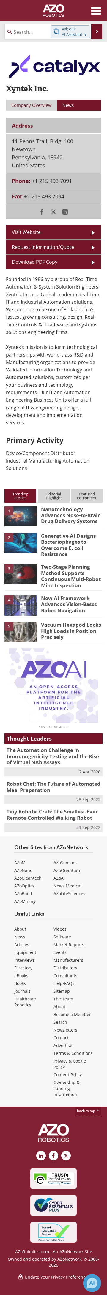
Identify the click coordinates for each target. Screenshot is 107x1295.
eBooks (21, 975)
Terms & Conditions (73, 1053)
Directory (23, 968)
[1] (20, 516)
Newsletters (65, 1030)
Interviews (24, 960)
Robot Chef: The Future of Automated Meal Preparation (53, 786)
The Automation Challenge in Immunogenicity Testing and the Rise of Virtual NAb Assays (53, 756)
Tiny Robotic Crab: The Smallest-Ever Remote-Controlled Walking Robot (52, 814)
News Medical (67, 886)
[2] (20, 542)
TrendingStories (20, 495)
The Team (63, 999)
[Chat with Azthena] (92, 1283)
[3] (20, 573)
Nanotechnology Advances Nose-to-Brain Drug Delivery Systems (71, 515)
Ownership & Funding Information (67, 1088)
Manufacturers (68, 960)
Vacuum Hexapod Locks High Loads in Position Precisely (71, 630)
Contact (61, 1037)
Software (62, 937)
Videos (60, 929)
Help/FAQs (64, 983)
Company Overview (31, 105)
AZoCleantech (28, 878)
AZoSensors (65, 862)
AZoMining (25, 901)
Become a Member (72, 1014)
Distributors (65, 968)
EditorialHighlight (54, 495)
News (19, 937)
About (20, 929)
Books (20, 983)
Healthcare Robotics (25, 1002)
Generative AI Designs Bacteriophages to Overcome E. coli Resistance (68, 544)
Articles (21, 944)
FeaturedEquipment (87, 495)
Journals (22, 991)
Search (60, 1022)
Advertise (63, 1045)
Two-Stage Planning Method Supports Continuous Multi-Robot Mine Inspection (71, 575)
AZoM (20, 862)
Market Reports (69, 944)
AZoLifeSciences (69, 893)
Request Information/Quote (43, 247)
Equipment (25, 952)
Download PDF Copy (34, 262)
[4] (20, 605)
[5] (20, 631)
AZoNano (23, 870)
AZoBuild (23, 893)
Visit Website (26, 232)
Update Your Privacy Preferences (56, 1277)
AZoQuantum (67, 870)
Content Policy (68, 1074)
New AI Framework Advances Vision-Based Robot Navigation (69, 604)
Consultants (65, 975)
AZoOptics (24, 886)
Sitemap (62, 991)
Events (60, 952)
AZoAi (59, 878)
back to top (86, 1110)
